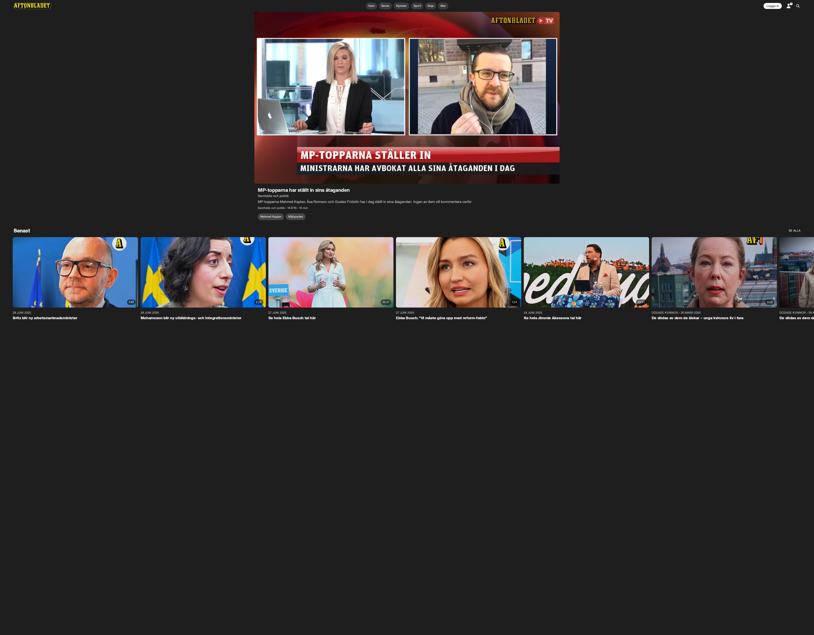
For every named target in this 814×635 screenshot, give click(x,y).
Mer (443, 6)
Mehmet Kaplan (271, 216)
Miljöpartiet (295, 216)
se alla (794, 230)
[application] (407, 98)
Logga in (773, 6)
